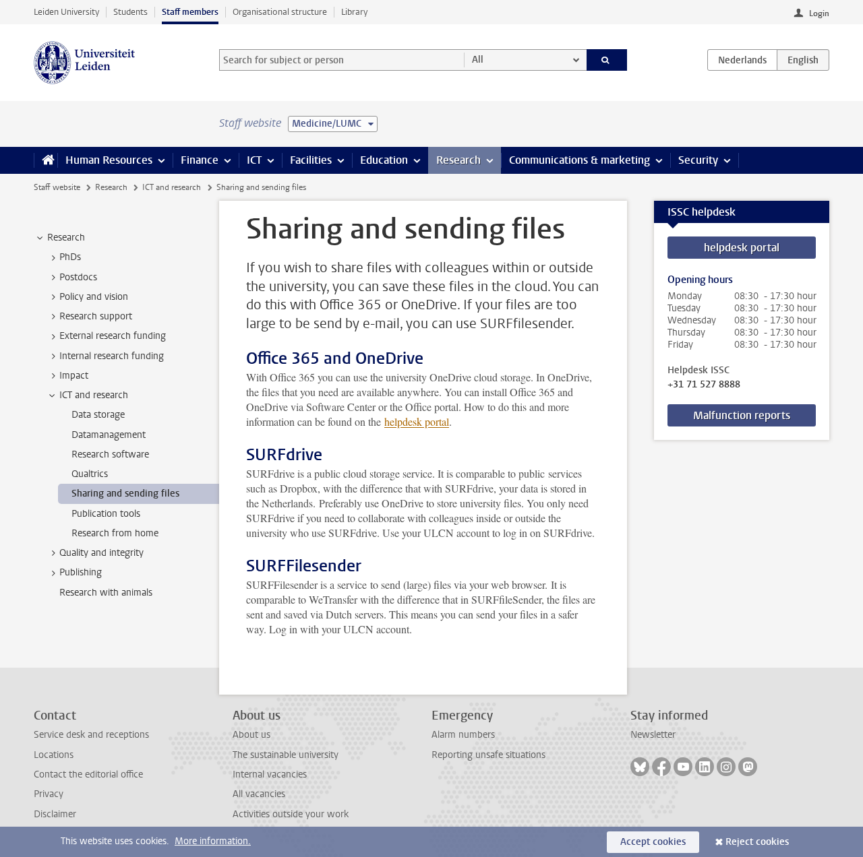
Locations (53, 755)
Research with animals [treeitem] (105, 592)
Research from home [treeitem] (114, 533)
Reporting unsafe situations (488, 755)
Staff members (190, 12)
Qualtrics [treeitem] (89, 474)
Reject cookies (757, 841)
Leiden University (66, 12)
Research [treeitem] (66, 237)
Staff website (57, 187)
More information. (213, 841)
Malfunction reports (741, 415)
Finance (199, 160)
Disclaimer (55, 814)
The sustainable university (285, 755)
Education (384, 160)
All (477, 59)
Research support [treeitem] (95, 316)
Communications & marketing (579, 160)
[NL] (742, 60)
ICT (254, 160)
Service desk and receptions (91, 734)
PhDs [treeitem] (70, 257)
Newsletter (653, 734)
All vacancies (259, 794)
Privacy (48, 794)
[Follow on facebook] (661, 766)
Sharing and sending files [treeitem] (125, 493)
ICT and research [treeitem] (93, 395)
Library (354, 12)
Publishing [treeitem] (80, 572)
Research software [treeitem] (110, 454)
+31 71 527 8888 (703, 385)
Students (130, 12)
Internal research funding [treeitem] (111, 356)
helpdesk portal (416, 421)
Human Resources (108, 160)
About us (251, 734)
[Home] (45, 160)
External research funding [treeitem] (112, 335)
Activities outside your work (291, 814)
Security (698, 160)
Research (458, 160)
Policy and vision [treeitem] (93, 296)
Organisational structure (280, 12)
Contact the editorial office (88, 774)
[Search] (607, 60)
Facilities (311, 160)
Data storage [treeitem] (98, 414)
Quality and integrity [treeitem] (101, 552)
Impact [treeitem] (73, 375)
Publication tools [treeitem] (105, 513)
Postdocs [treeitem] (78, 277)
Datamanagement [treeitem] (108, 434)
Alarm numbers (463, 734)
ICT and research (171, 187)
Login (819, 13)
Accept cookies (653, 841)
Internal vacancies (270, 774)
